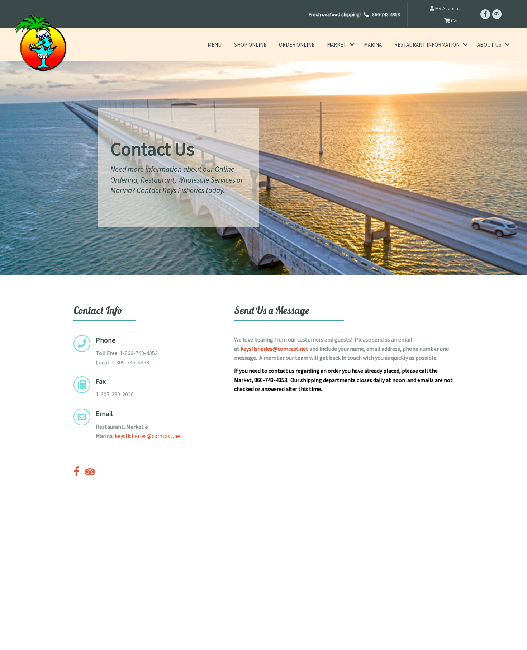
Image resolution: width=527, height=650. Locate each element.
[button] (351, 45)
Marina (373, 44)
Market (336, 44)
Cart (455, 20)
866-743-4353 (386, 14)
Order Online (296, 44)
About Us (489, 44)
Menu (215, 44)
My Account (447, 8)
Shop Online (250, 44)
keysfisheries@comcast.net (148, 435)
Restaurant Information (427, 44)
